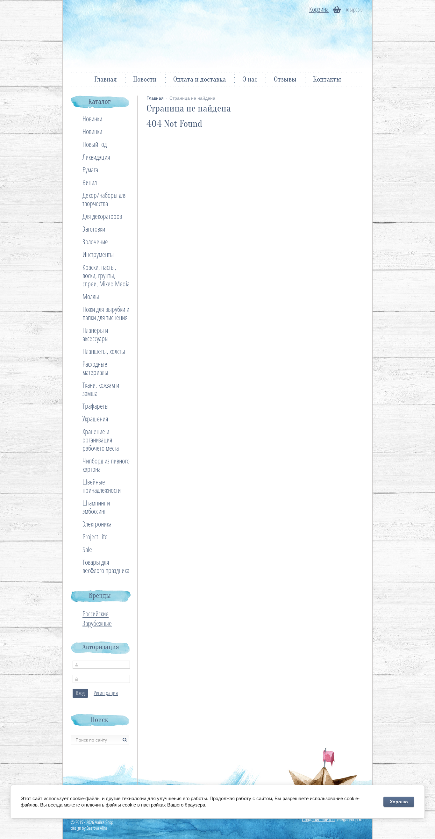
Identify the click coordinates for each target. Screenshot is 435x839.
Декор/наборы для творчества (104, 199)
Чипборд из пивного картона (106, 465)
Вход (80, 693)
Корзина (319, 9)
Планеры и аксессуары (95, 334)
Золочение (95, 242)
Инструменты (98, 255)
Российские (95, 614)
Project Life (95, 537)
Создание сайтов (318, 819)
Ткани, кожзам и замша (100, 389)
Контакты (327, 79)
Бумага (90, 170)
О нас (249, 79)
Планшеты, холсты (103, 352)
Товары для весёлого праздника (105, 566)
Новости (145, 79)
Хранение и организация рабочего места (100, 440)
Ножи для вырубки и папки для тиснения (105, 313)
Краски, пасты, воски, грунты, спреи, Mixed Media (106, 275)
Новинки (92, 119)
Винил (89, 183)
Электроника (96, 524)
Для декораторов (102, 216)
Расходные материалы (95, 368)
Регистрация (106, 693)
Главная (105, 79)
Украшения (95, 419)
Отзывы (285, 79)
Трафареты (95, 406)
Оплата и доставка (199, 79)
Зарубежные (97, 624)
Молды (90, 297)
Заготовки (93, 229)
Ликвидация (96, 157)
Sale (87, 550)
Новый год (94, 144)
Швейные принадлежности (101, 486)
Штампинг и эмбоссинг (96, 507)
